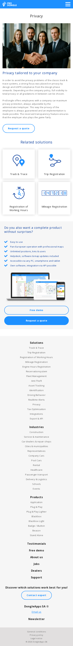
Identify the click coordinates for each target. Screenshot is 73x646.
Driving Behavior (36, 395)
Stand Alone (36, 535)
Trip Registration (36, 352)
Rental (36, 465)
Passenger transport (36, 474)
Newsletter (36, 619)
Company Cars (36, 455)
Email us (36, 611)
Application (36, 502)
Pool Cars (36, 460)
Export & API (36, 418)
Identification (36, 390)
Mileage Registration (36, 361)
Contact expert (36, 595)
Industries (36, 427)
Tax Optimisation (36, 409)
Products (36, 497)
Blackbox (36, 516)
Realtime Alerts (36, 399)
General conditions (36, 631)
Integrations (36, 413)
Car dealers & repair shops (36, 441)
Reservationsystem (36, 371)
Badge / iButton (36, 525)
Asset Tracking (36, 385)
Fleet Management (36, 376)
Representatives (37, 450)
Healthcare (37, 469)
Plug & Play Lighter (36, 511)
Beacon (36, 530)
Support (36, 577)
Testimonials (36, 544)
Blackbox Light (36, 521)
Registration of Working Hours (36, 357)
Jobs (37, 564)
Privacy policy (36, 635)
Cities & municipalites (36, 446)
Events (36, 488)
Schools (36, 484)
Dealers (36, 570)
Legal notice (36, 638)
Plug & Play (36, 506)
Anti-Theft (36, 380)
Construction (36, 432)
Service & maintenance (36, 436)
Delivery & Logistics (36, 479)
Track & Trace (36, 347)
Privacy (37, 404)
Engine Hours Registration (36, 366)
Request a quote (18, 128)
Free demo (36, 310)
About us (36, 557)
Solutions (36, 343)
